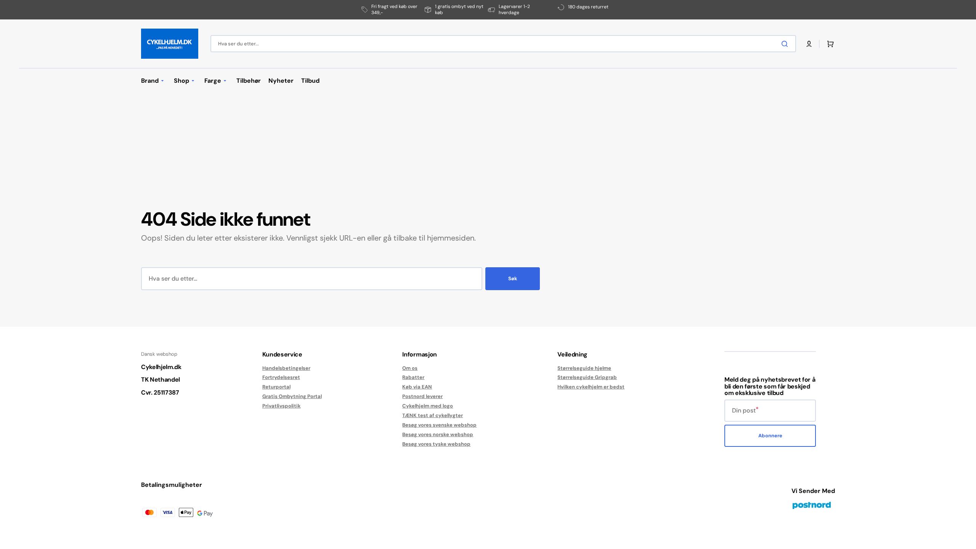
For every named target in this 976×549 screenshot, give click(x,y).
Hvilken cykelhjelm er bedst (590, 387)
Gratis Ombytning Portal (292, 396)
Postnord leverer (422, 396)
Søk (512, 278)
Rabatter (413, 377)
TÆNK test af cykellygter (432, 415)
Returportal (276, 387)
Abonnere (770, 435)
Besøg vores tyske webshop (436, 444)
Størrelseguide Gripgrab (587, 377)
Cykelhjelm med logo (427, 406)
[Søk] (786, 43)
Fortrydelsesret (281, 377)
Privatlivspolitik (281, 406)
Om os (409, 368)
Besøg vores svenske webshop (439, 425)
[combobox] (503, 43)
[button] (809, 43)
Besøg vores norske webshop (437, 434)
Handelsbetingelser (286, 368)
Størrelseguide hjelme (584, 368)
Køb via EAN (417, 387)
